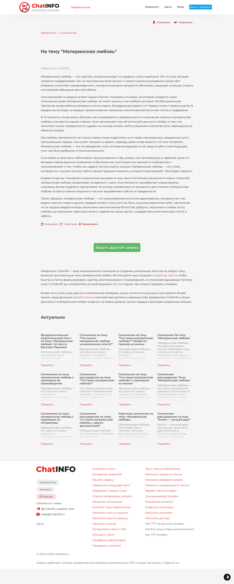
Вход (180, 6)
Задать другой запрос (117, 247)
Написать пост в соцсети (110, 512)
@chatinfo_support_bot (57, 508)
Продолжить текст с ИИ (109, 529)
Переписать (71, 224)
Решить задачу (103, 479)
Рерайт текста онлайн (160, 490)
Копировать (51, 224)
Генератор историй (159, 501)
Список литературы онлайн (112, 496)
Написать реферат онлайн (164, 479)
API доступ (46, 496)
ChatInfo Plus (47, 482)
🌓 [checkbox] (227, 577)
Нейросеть (152, 6)
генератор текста (164, 275)
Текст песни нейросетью (163, 468)
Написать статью (104, 523)
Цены (168, 6)
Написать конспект (159, 512)
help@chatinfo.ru (53, 514)
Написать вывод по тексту (163, 474)
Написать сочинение (107, 501)
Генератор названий (107, 474)
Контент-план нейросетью (111, 507)
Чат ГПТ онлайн (156, 534)
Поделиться (185, 22)
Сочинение (68, 32)
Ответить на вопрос (159, 507)
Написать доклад (157, 518)
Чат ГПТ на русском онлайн (164, 523)
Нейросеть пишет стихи (109, 490)
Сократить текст (103, 468)
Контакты (45, 489)
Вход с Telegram (200, 7)
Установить (163, 22)
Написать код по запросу (110, 518)
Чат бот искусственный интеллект (169, 529)
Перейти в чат (80, 7)
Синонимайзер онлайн (161, 496)
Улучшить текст (103, 534)
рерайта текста (83, 297)
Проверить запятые (106, 545)
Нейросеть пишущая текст (111, 485)
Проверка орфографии (109, 540)
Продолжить (90, 224)
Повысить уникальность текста (167, 485)
